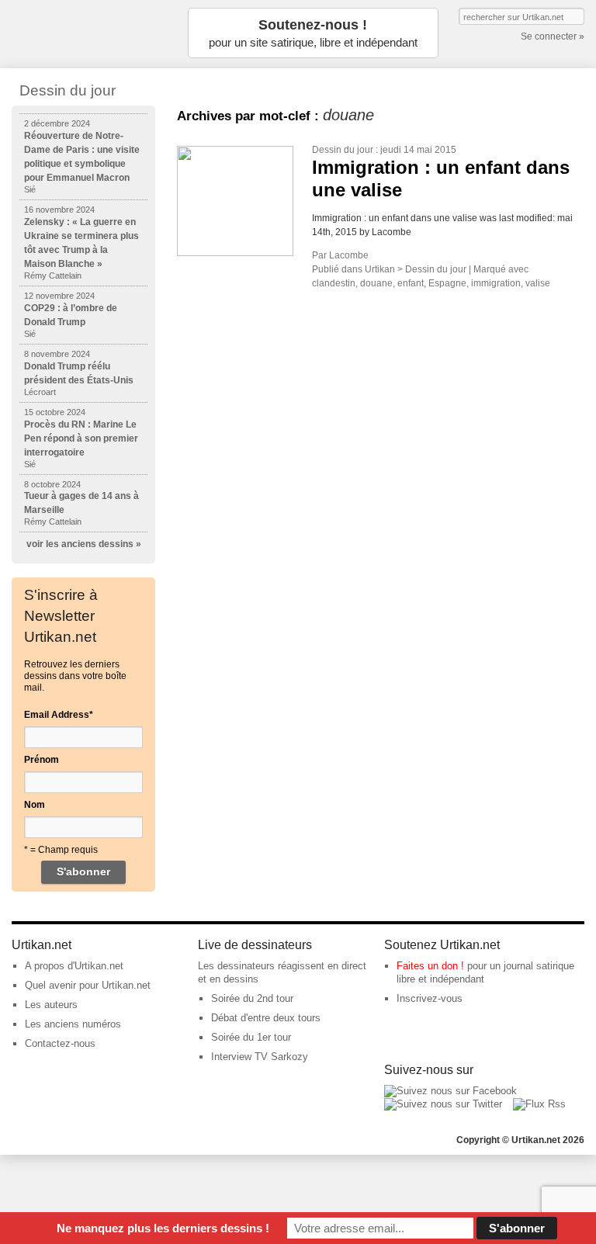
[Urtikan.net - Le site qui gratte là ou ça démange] (89, 33)
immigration (496, 283)
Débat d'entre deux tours (266, 1018)
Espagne (447, 283)
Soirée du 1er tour (251, 1037)
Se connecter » (552, 36)
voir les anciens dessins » (83, 544)
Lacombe (349, 255)
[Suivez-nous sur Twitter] (443, 1104)
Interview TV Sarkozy (259, 1056)
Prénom (41, 759)
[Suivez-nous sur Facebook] (450, 1091)
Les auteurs (51, 1004)
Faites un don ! (430, 966)
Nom (34, 804)
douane (376, 283)
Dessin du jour (342, 149)
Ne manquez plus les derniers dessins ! (163, 1228)
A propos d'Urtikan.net (74, 966)
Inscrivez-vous (430, 998)
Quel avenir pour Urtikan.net (88, 985)
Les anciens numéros (73, 1024)
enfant (410, 283)
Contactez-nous (60, 1043)
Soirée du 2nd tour (252, 998)
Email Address (58, 714)
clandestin (333, 283)
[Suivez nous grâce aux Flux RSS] (539, 1104)
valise (537, 283)
